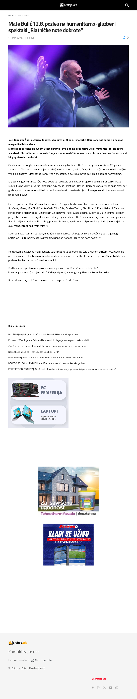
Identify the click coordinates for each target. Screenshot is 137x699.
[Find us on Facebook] (93, 688)
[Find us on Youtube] (110, 688)
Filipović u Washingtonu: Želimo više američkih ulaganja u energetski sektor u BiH (48, 340)
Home (11, 15)
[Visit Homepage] (68, 5)
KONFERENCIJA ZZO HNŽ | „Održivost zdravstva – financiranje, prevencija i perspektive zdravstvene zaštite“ (62, 369)
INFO (19, 15)
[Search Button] (127, 5)
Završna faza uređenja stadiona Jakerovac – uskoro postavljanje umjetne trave (47, 346)
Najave (27, 15)
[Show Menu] (10, 5)
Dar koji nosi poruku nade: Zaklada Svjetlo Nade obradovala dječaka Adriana (46, 357)
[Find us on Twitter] (104, 688)
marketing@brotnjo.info (35, 660)
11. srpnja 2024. (15, 37)
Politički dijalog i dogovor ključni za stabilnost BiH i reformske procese (43, 334)
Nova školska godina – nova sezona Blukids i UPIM (33, 352)
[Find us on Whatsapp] (116, 688)
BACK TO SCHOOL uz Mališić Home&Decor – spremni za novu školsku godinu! (46, 363)
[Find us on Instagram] (98, 688)
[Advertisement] (68, 595)
